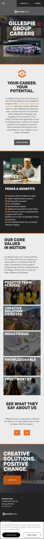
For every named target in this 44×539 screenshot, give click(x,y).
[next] (27, 432)
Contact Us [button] (12, 480)
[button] (24, 3)
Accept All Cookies (11, 535)
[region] (22, 530)
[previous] (17, 432)
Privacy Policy (6, 521)
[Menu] (3, 3)
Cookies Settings (32, 535)
